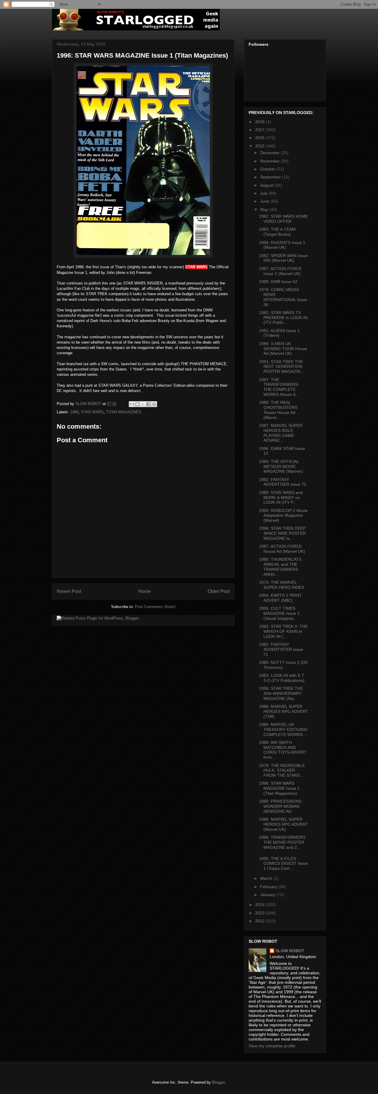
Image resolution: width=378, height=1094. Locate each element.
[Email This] (132, 404)
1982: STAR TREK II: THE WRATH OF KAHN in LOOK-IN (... (283, 631)
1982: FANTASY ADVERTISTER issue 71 (281, 649)
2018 (260, 121)
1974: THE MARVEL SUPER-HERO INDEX (281, 585)
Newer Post (69, 591)
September (271, 177)
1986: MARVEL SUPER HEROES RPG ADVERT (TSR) (283, 711)
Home (144, 591)
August (267, 185)
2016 (260, 137)
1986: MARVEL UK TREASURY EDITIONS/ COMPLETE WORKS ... (283, 729)
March (266, 878)
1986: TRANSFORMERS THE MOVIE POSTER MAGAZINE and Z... (282, 842)
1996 (74, 412)
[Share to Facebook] (148, 404)
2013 (260, 913)
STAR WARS (92, 412)
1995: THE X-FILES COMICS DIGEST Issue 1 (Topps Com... (283, 863)
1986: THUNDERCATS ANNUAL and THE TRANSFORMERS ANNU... (280, 566)
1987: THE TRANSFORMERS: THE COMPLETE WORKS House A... (279, 387)
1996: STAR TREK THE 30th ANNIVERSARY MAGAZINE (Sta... (281, 693)
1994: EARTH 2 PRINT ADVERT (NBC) (280, 598)
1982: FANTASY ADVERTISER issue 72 (282, 482)
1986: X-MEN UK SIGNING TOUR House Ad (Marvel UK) (283, 348)
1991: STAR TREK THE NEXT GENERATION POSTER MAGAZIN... (281, 366)
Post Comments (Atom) (155, 606)
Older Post (219, 591)
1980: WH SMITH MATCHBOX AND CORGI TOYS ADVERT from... (283, 750)
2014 (260, 904)
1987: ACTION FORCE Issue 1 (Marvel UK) (280, 271)
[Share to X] (143, 404)
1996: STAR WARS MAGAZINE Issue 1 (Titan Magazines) (279, 788)
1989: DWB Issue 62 (278, 281)
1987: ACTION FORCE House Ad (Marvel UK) (282, 549)
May (264, 209)
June (265, 201)
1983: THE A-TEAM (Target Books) (277, 232)
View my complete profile (272, 1045)
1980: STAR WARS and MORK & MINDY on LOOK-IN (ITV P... (281, 497)
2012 (260, 921)
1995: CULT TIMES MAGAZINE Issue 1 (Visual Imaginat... (279, 613)
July (264, 193)
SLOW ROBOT (290, 950)
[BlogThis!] (137, 404)
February (269, 886)
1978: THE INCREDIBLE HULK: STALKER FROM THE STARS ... (282, 770)
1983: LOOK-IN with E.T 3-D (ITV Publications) (281, 678)
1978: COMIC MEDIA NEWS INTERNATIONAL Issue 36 (283, 297)
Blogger (218, 1082)
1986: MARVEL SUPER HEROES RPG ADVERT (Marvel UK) (283, 824)
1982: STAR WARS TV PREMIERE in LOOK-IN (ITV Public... (283, 317)
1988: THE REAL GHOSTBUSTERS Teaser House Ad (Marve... (278, 410)
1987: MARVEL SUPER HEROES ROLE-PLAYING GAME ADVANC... (280, 433)
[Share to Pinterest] (154, 404)
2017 (260, 129)
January (268, 894)
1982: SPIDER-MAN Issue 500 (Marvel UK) (283, 258)
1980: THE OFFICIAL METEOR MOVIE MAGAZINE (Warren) (281, 466)
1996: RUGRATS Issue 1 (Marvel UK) (282, 245)
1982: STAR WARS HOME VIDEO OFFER (283, 219)
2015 (260, 146)
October (268, 169)
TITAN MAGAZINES (123, 412)
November (270, 161)
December (270, 152)
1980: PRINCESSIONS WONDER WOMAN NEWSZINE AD (280, 806)
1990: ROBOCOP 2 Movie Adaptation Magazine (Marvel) (283, 515)
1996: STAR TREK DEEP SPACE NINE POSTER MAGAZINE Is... (282, 533)
